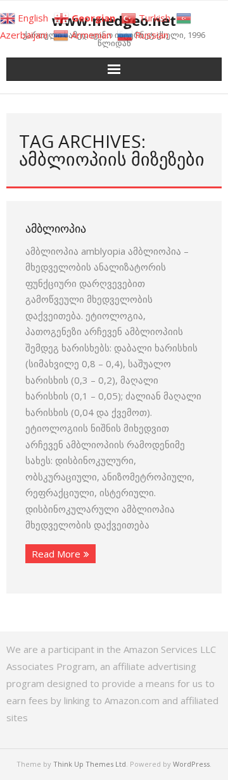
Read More (56, 553)
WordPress (191, 764)
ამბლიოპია (55, 228)
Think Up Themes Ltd (89, 764)
